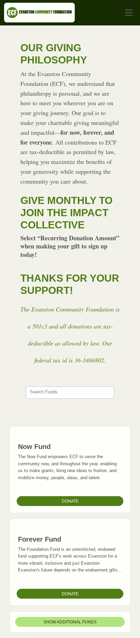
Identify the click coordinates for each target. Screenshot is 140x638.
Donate (70, 501)
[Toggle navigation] (129, 12)
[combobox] (70, 393)
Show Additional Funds (70, 622)
